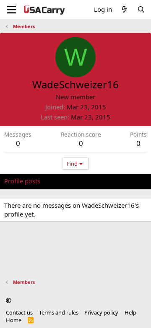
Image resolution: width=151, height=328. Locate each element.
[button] (8, 300)
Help (130, 312)
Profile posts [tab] (22, 181)
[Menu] (11, 9)
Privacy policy (101, 312)
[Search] (141, 9)
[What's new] (124, 9)
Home (13, 320)
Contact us (19, 312)
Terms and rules (58, 312)
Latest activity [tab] (68, 181)
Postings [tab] (108, 181)
